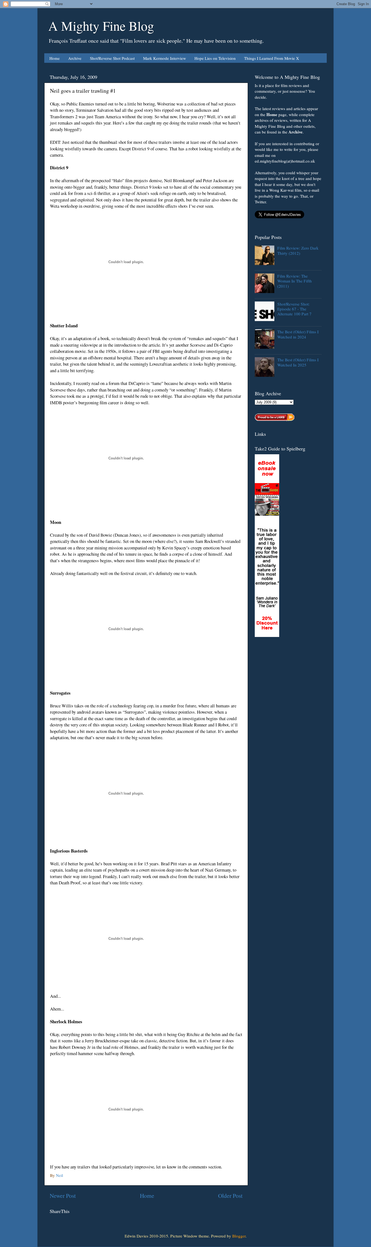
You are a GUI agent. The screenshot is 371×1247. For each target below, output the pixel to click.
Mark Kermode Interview (164, 58)
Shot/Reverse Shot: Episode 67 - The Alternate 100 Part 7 (294, 309)
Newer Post (63, 1195)
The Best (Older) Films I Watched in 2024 (298, 334)
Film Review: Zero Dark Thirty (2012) (298, 250)
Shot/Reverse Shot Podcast (112, 58)
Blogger (239, 1236)
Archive (74, 58)
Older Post (230, 1195)
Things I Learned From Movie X (271, 58)
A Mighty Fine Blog (101, 25)
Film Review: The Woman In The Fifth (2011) (294, 281)
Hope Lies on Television (215, 58)
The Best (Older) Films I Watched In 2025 (298, 362)
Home (54, 58)
